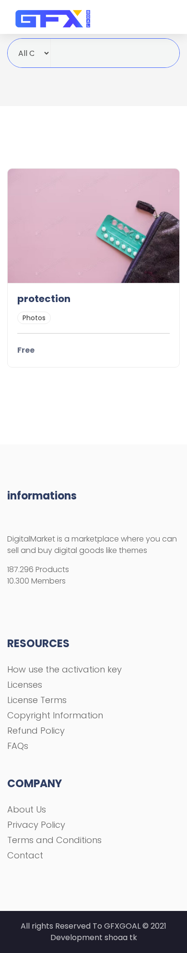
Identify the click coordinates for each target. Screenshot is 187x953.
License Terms (37, 700)
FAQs (17, 746)
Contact (25, 855)
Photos (34, 318)
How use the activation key (64, 669)
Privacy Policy (36, 825)
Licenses (24, 685)
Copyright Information (55, 715)
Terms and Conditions (54, 840)
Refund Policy (36, 730)
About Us (26, 809)
